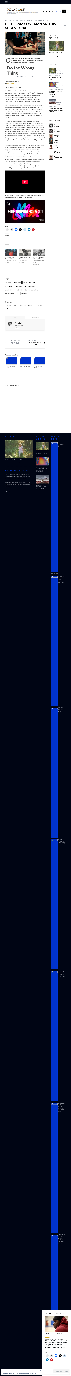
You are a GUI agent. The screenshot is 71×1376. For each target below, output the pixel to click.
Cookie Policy (34, 1373)
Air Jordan (8, 282)
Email (8, 308)
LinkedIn (39, 305)
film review (31, 286)
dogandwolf (18, 286)
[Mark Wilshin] (51, 131)
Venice (58, 104)
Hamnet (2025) (25, 366)
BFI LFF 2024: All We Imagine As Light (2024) (61, 974)
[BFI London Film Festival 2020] (11, 252)
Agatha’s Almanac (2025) (55, 53)
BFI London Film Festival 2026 (59, 85)
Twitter (16, 305)
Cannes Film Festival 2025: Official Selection (61, 579)
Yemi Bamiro (24, 293)
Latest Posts (35, 317)
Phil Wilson (60, 73)
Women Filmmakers (54, 75)
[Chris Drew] (51, 141)
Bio (15, 317)
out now (19, 20)
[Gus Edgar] (51, 146)
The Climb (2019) (15, 343)
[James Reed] (51, 136)
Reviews (27, 20)
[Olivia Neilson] (51, 152)
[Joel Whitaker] (51, 157)
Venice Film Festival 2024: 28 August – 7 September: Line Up (61, 1239)
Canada (58, 70)
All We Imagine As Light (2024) (61, 841)
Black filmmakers (31, 19)
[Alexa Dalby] (51, 125)
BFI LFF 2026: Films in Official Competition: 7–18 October (55, 93)
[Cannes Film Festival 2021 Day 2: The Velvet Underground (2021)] (39, 252)
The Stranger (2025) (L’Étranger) (57, 508)
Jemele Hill (8, 290)
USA (32, 20)
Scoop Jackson (9, 293)
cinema (25, 282)
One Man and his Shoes (31, 290)
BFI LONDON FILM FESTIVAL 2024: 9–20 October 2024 (61, 1107)
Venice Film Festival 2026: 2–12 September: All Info (56, 109)
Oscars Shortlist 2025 (61, 709)
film (25, 286)
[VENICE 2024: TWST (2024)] (25, 252)
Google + (31, 305)
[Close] (46, 1313)
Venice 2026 (52, 106)
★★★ (58, 68)
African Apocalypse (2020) (35, 342)
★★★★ (21, 19)
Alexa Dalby (17, 282)
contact (8, 486)
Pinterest (23, 305)
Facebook (8, 305)
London (51, 89)
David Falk (32, 282)
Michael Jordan (18, 290)
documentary (44, 19)
